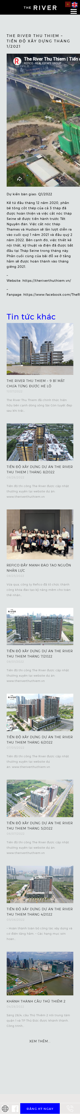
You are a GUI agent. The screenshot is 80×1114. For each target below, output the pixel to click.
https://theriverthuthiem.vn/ (46, 281)
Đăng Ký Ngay (40, 1108)
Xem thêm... (40, 1041)
